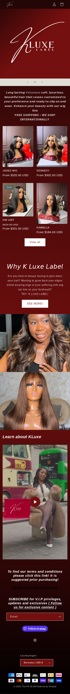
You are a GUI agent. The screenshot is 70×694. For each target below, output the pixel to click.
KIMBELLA (43, 227)
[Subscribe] (59, 617)
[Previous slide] (27, 82)
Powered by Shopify (46, 687)
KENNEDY (43, 170)
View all (35, 242)
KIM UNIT (8, 220)
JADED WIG (10, 170)
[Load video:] (35, 501)
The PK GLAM (29, 687)
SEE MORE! (35, 303)
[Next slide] (42, 82)
